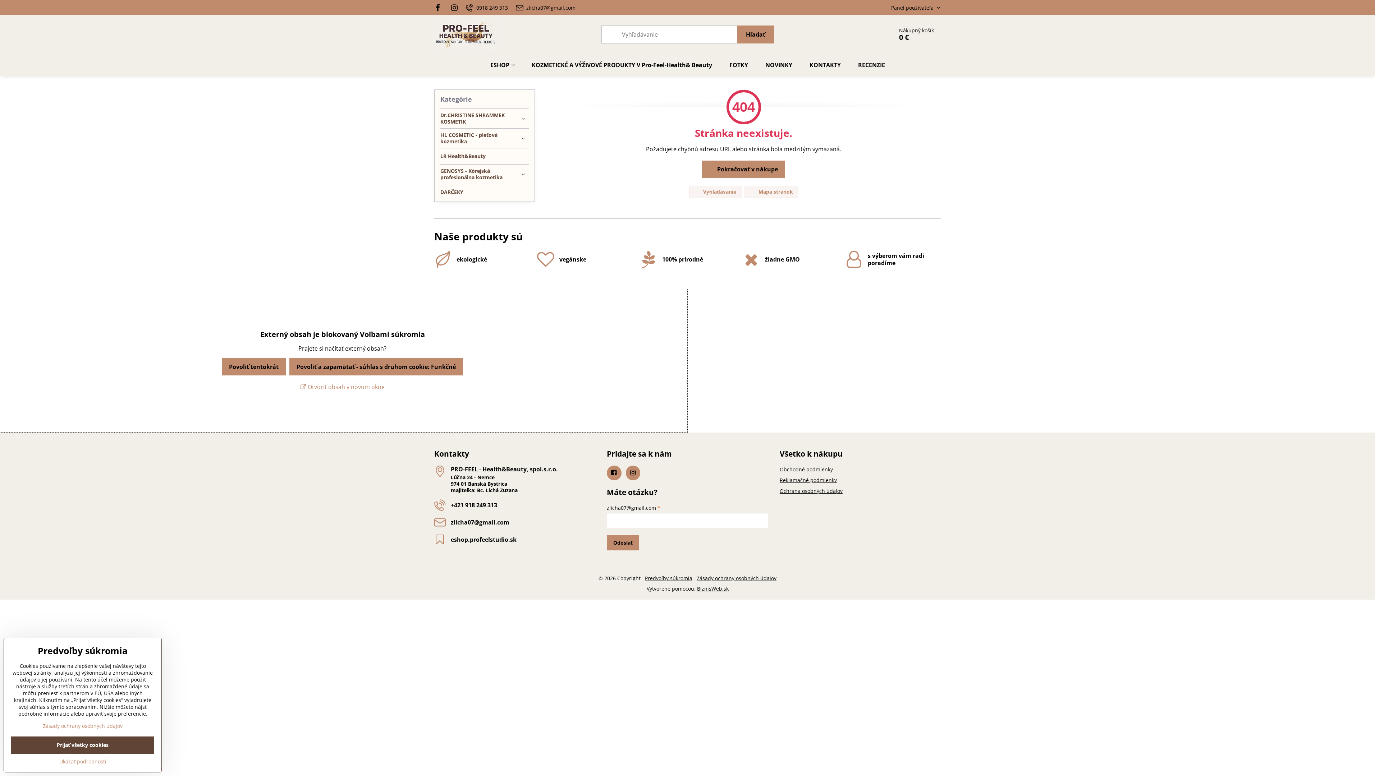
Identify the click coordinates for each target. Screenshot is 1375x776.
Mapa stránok (775, 191)
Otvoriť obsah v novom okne (345, 387)
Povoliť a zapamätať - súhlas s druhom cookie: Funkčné (376, 367)
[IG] (454, 7)
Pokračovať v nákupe (747, 169)
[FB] (440, 7)
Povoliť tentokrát (254, 367)
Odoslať (623, 542)
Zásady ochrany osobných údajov (736, 578)
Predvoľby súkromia (668, 578)
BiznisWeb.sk (713, 588)
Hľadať (755, 34)
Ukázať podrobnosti (82, 761)
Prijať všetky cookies (83, 745)
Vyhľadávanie (719, 191)
